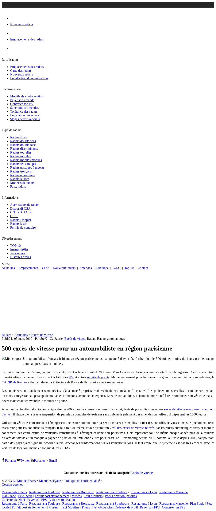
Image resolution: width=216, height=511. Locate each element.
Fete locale (25, 496)
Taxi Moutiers (93, 496)
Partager (10, 460)
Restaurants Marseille (173, 492)
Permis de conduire (23, 227)
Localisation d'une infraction (29, 78)
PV (71, 377)
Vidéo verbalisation (62, 500)
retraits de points (98, 377)
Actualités (8, 268)
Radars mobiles (20, 156)
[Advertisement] (108, 301)
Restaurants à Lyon (144, 492)
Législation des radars (24, 115)
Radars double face (23, 145)
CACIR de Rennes (14, 382)
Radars (6, 335)
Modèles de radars (22, 183)
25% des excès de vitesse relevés (132, 428)
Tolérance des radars (23, 111)
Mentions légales (50, 481)
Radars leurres (19, 179)
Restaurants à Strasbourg (112, 492)
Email (53, 460)
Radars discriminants (24, 148)
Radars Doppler (20, 220)
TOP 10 (15, 245)
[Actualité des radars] (20, 48)
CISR (14, 216)
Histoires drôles (20, 257)
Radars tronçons (21, 171)
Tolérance (102, 268)
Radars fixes (18, 137)
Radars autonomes (22, 175)
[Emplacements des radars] (13, 33)
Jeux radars (17, 253)
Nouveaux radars (21, 74)
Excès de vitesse (42, 335)
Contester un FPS (173, 507)
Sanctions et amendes (24, 107)
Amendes (85, 268)
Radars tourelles (20, 152)
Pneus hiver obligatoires (121, 496)
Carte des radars (20, 70)
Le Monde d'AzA (24, 481)
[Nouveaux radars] (14, 18)
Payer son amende (22, 100)
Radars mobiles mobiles (26, 160)
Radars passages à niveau (27, 167)
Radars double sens (23, 141)
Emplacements (28, 268)
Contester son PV (22, 104)
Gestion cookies (12, 484)
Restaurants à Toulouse (44, 492)
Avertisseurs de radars (24, 204)
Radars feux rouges (23, 164)
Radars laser (18, 223)
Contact (143, 268)
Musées (77, 496)
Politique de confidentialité (82, 481)
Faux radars (18, 186)
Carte (45, 268)
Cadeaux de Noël (13, 500)
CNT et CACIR (21, 212)
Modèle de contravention (26, 96)
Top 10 (129, 268)
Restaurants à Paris (14, 492)
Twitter (25, 460)
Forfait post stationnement (52, 496)
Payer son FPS (37, 500)
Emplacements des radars (27, 67)
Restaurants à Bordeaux (78, 492)
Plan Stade (9, 496)
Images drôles (19, 249)
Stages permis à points (25, 119)
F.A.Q (116, 268)
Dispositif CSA (20, 208)
